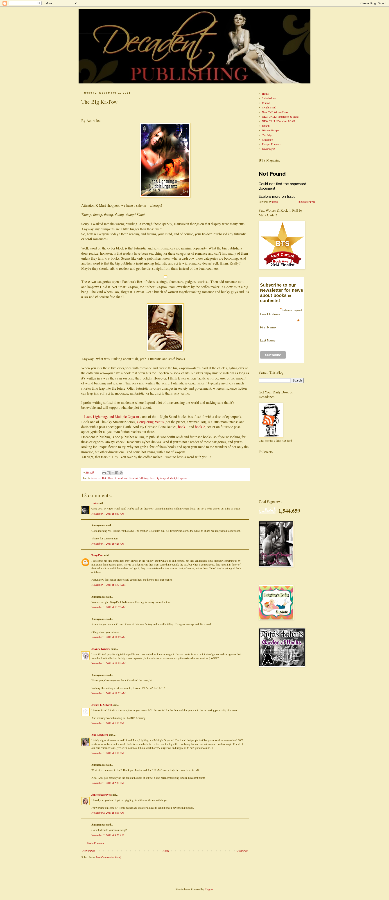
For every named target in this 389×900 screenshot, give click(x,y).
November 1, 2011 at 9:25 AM (107, 543)
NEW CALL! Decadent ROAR (278, 121)
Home (166, 850)
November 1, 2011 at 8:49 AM (107, 513)
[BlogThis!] (108, 473)
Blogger (209, 889)
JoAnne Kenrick (100, 649)
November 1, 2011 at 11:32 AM (108, 693)
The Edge (267, 135)
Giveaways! (268, 148)
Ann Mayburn (99, 735)
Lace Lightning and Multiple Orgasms (168, 478)
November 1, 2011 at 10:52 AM (108, 607)
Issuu (275, 201)
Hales (94, 503)
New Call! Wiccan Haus (275, 112)
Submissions (269, 98)
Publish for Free (306, 201)
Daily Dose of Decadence (114, 478)
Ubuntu (266, 126)
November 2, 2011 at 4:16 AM (107, 812)
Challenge (267, 139)
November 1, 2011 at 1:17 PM (107, 753)
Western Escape (270, 130)
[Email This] (104, 473)
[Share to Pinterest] (121, 473)
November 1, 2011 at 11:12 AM (108, 637)
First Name (268, 327)
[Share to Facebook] (117, 473)
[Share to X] (112, 473)
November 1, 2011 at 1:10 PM (107, 723)
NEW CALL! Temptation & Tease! (280, 116)
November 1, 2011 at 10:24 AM (108, 584)
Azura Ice (96, 478)
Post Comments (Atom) (108, 857)
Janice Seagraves (101, 795)
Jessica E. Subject (101, 705)
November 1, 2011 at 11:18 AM (108, 663)
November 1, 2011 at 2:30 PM (107, 783)
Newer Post (88, 850)
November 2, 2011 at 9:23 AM (107, 835)
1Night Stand (269, 107)
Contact (266, 103)
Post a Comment (95, 843)
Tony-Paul (97, 555)
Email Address (280, 314)
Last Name (268, 340)
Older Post (242, 850)
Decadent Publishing (139, 478)
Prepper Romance (271, 144)
